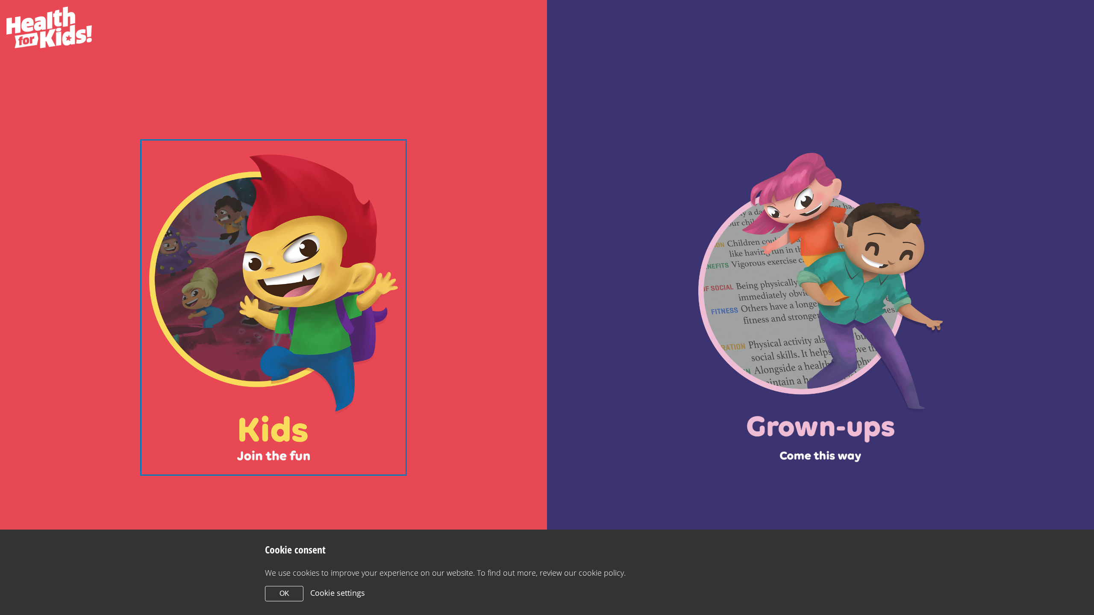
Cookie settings (337, 593)
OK (284, 593)
